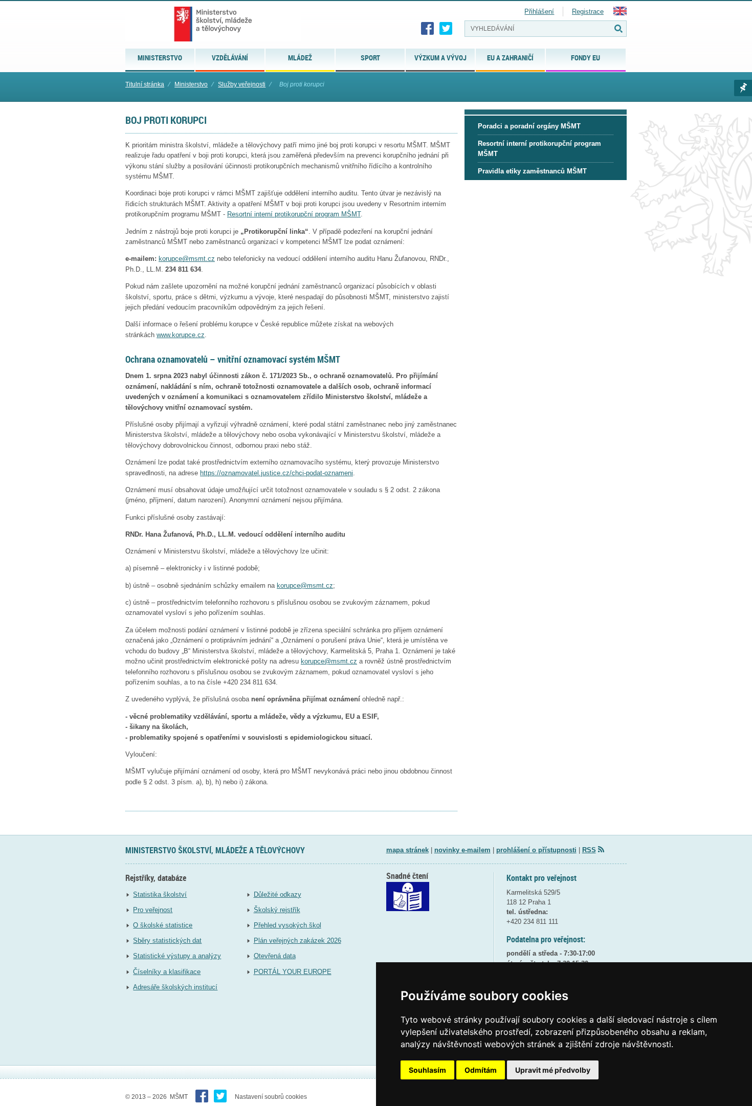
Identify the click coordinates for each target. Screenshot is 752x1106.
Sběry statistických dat (167, 940)
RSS (589, 850)
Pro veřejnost (152, 910)
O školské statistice (162, 925)
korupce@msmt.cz (187, 258)
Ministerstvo (191, 84)
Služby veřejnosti (242, 84)
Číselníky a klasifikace (167, 972)
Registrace (588, 11)
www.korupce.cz (181, 335)
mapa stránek (407, 850)
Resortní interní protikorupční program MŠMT (294, 214)
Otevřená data (275, 956)
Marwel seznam (743, 88)
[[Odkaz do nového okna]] (407, 909)
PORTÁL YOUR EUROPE (292, 972)
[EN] (620, 13)
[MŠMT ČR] (213, 24)
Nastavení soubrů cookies (271, 1097)
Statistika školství (160, 894)
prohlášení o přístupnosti (536, 850)
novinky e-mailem (462, 850)
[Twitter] (446, 28)
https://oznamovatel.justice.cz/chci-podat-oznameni (276, 473)
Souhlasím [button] (427, 1070)
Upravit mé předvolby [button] (552, 1070)
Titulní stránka (144, 84)
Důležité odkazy (277, 894)
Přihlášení (539, 11)
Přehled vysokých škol (287, 925)
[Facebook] (427, 28)
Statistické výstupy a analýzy (177, 956)
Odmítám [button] (481, 1070)
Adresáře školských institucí (175, 987)
